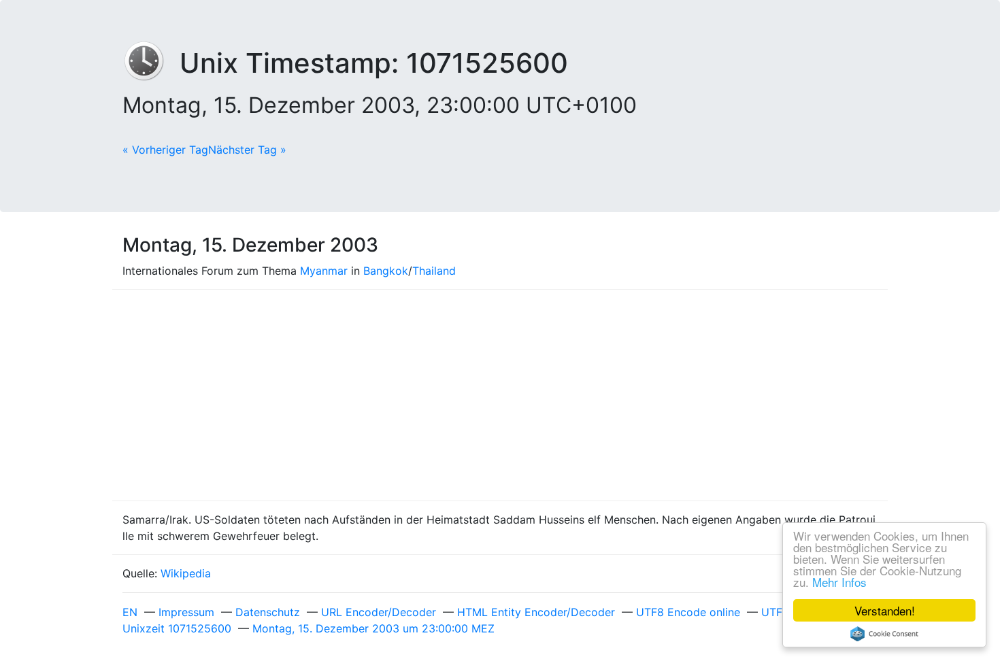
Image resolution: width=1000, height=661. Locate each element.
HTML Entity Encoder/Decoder (536, 612)
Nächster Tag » (247, 149)
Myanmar (324, 270)
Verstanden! (884, 610)
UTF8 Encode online (688, 612)
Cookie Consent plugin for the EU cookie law (884, 633)
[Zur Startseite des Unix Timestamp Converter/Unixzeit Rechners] (151, 63)
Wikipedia (186, 573)
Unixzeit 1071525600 (176, 628)
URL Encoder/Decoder (378, 612)
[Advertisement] (500, 395)
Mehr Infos (839, 581)
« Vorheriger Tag (165, 149)
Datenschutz (267, 612)
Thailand (434, 270)
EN (129, 612)
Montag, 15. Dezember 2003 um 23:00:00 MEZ (373, 628)
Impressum (186, 612)
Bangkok (385, 270)
